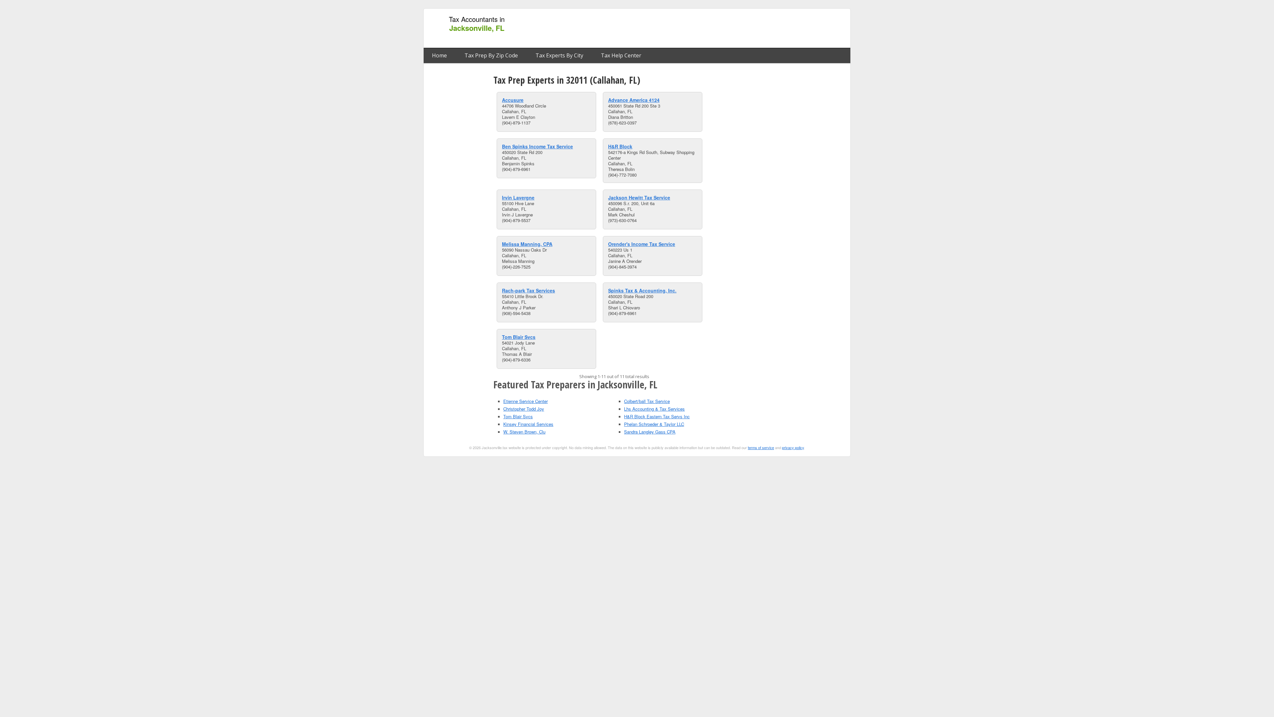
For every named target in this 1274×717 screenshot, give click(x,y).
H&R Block (620, 146)
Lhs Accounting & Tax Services (654, 409)
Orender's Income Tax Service (641, 244)
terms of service (761, 447)
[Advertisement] (726, 28)
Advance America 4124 (634, 100)
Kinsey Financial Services (528, 424)
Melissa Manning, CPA (527, 244)
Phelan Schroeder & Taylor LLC (654, 424)
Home (439, 55)
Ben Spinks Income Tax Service (537, 146)
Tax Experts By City (559, 55)
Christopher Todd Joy (523, 409)
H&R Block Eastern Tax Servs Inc (657, 416)
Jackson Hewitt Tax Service (639, 197)
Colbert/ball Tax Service (647, 401)
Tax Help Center (621, 55)
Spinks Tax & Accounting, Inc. (642, 290)
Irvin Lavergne (518, 197)
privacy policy (793, 447)
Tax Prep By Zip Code (491, 55)
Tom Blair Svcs (518, 337)
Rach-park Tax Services (528, 290)
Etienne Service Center (525, 401)
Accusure (513, 100)
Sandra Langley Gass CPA (649, 432)
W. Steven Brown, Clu (524, 432)
